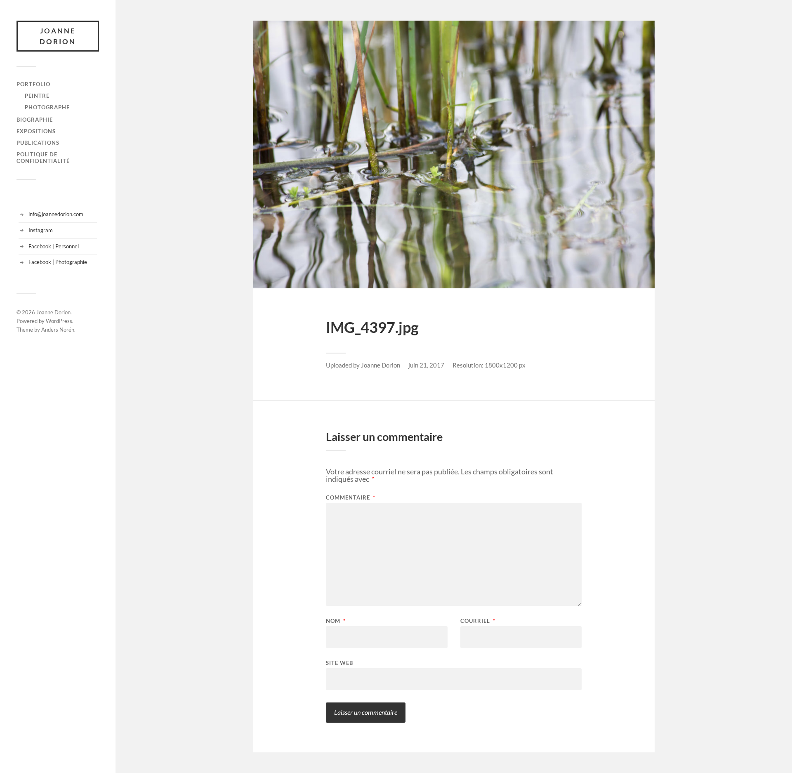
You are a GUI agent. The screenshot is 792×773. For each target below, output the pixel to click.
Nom (336, 621)
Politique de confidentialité (43, 157)
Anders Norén (57, 329)
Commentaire (350, 497)
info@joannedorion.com (55, 214)
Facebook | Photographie (57, 262)
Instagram (40, 230)
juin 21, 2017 (426, 365)
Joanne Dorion (58, 36)
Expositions (36, 131)
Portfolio (33, 84)
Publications (37, 142)
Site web (339, 663)
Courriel (477, 621)
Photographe (47, 107)
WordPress (59, 321)
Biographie (34, 119)
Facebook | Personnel (53, 246)
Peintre (37, 95)
